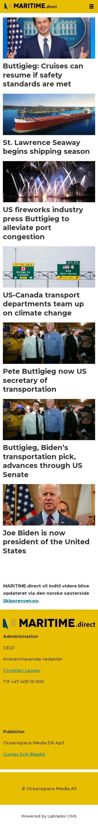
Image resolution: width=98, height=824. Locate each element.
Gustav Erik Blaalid (24, 754)
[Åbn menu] (91, 6)
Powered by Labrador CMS (49, 816)
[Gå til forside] (42, 6)
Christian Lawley (21, 670)
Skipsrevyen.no (20, 600)
